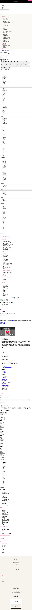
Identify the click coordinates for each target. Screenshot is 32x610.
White (3, 231)
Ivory (3, 225)
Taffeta (3, 155)
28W (7, 66)
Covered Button (4, 118)
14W (6, 64)
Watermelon (4, 221)
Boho (3, 89)
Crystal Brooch (4, 136)
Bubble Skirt (4, 106)
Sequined (3, 153)
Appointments (18, 569)
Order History (5, 376)
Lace (3, 140)
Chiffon (3, 147)
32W (15, 66)
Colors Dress (5, 255)
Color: (1, 309)
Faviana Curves (4, 513)
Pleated (3, 112)
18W (14, 64)
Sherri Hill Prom (6, 238)
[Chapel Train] (2, 441)
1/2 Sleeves (4, 191)
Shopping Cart (4, 6)
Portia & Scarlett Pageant (7, 265)
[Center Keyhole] (2, 422)
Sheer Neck (4, 179)
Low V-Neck (4, 174)
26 (25, 407)
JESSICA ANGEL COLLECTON (6, 533)
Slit (2, 114)
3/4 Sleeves (4, 192)
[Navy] (4, 311)
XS (22, 66)
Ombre (3, 129)
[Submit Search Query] (9, 395)
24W (26, 64)
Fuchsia (4, 220)
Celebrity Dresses (4, 107)
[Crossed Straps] (2, 425)
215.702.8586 (26, 0)
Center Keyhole (4, 108)
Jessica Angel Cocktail (7, 246)
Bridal (3, 74)
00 (6, 61)
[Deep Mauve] (2, 311)
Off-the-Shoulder (4, 175)
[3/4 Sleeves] (2, 451)
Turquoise (4, 211)
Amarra (3, 509)
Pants (3, 95)
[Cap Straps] (2, 454)
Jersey (3, 149)
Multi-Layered (4, 110)
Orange (3, 224)
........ (2, 554)
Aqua (3, 210)
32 (2, 64)
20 (20, 407)
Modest (3, 94)
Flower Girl (4, 79)
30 (28, 407)
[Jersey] (1, 438)
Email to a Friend (2, 323)
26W (3, 66)
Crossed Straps (4, 119)
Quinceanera (4, 83)
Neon (3, 128)
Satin (3, 152)
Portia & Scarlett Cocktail (7, 247)
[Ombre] (1, 430)
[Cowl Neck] (2, 443)
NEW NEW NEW (6, 284)
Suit (3, 100)
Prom (2, 569)
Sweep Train (4, 165)
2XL (9, 67)
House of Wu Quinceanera (7, 272)
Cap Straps (3, 199)
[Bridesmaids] (3, 414)
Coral (3, 479)
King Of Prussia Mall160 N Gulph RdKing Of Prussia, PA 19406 (5, 385)
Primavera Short (6, 248)
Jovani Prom (3, 517)
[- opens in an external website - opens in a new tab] (15, 564)
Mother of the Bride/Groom (6, 81)
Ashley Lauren (5, 254)
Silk (3, 154)
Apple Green (4, 208)
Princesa (4, 274)
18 (18, 407)
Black (3, 229)
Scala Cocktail (5, 249)
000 (3, 61)
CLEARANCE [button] (2, 538)
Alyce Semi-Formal (6, 241)
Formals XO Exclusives (7, 258)
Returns (4, 372)
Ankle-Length (4, 159)
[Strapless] (2, 456)
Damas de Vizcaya (4, 498)
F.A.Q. (4, 371)
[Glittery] (1, 428)
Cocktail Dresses (4, 76)
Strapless (3, 180)
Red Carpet (4, 84)
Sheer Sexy (4, 97)
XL (5, 67)
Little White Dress (4, 92)
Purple (3, 215)
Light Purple (4, 217)
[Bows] (2, 433)
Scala (4, 268)
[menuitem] (17, 5)
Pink (3, 219)
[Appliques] (2, 432)
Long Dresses (4, 93)
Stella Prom (3, 524)
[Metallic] (1, 429)
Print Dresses (4, 96)
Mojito (3, 207)
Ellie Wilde (5, 256)
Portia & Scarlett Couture (7, 263)
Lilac (3, 216)
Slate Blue (4, 213)
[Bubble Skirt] (2, 421)
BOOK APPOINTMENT (30, 0)
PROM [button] (1, 507)
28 (27, 407)
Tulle (3, 156)
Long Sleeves (4, 193)
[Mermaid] (2, 448)
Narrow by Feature (3, 71)
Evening (3, 78)
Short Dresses (4, 98)
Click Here (12, 320)
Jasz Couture (5, 259)
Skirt (3, 99)
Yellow (3, 206)
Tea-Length (4, 166)
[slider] (29, 400)
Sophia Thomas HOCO (7, 250)
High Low (3, 109)
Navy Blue (4, 469)
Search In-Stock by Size (4, 59)
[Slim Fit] (2, 449)
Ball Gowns (4, 88)
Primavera (5, 266)
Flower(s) (3, 139)
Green (3, 463)
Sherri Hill (4, 269)
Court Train (4, 162)
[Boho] (2, 418)
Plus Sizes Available (5, 113)
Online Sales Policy (2, 322)
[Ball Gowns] (2, 417)
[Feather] (1, 437)
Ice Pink (4, 218)
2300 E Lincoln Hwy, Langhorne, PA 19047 (16, 588)
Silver (3, 230)
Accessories (3, 574)
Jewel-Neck (4, 173)
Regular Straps (4, 200)
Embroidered (4, 137)
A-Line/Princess (4, 185)
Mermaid (3, 187)
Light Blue (4, 212)
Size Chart (1, 321)
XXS (19, 66)
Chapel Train (4, 161)
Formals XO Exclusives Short (8, 244)
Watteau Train (4, 167)
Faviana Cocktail (6, 243)
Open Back (4, 111)
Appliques (3, 134)
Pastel (3, 130)
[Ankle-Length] (2, 439)
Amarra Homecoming (7, 242)
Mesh (3, 151)
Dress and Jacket (4, 90)
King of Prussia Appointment (7, 367)
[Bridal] (3, 413)
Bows (3, 135)
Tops (3, 101)
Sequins (3, 143)
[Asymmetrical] (2, 440)
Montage (4, 279)
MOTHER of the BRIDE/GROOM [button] (5, 535)
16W (10, 64)
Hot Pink (4, 474)
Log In (2, 8)
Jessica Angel (5, 260)
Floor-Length (4, 163)
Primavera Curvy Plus (6, 267)
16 (17, 407)
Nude (3, 226)
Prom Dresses (4, 82)
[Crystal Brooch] (2, 434)
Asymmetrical (4, 160)
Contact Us (4, 366)
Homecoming (4, 80)
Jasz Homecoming (6, 245)
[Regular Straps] (2, 455)
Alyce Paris (5, 253)
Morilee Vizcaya (4, 528)
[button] (4, 16)
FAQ (17, 570)
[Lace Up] (2, 426)
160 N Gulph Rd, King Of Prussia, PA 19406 (16, 592)
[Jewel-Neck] (2, 445)
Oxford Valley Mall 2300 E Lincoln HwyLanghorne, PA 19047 (5, 380)
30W (11, 66)
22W (22, 64)
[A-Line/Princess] (2, 447)
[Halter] (2, 444)
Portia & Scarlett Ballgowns (8, 273)
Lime (3, 464)
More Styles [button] (1, 541)
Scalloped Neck (4, 177)
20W (18, 64)
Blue (3, 214)
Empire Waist (4, 186)
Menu (1, 14)
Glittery (3, 127)
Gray (3, 484)
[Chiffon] (1, 436)
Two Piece (3, 102)
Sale (2, 393)
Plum (3, 222)
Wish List (3, 5)
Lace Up (3, 120)
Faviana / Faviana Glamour (7, 257)
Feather (3, 138)
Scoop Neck (4, 178)
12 (27, 61)
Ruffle (3, 141)
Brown (3, 228)
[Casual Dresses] (3, 415)
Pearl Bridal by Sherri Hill (5, 493)
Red (3, 223)
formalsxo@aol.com (16, 595)
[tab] (17, 237)
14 (15, 407)
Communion (4, 77)
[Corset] (2, 423)
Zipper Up (3, 122)
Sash (3, 142)
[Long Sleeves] (2, 452)
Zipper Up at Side (4, 123)
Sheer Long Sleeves (5, 194)
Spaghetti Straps (4, 201)
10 (23, 61)
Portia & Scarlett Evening (7, 264)
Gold (3, 227)
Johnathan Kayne (6, 261)
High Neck (3, 172)
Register (3, 7)
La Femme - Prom (6, 262)
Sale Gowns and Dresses (7, 281)
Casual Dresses (4, 75)
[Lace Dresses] (2, 419)
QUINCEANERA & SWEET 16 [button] (4, 526)
